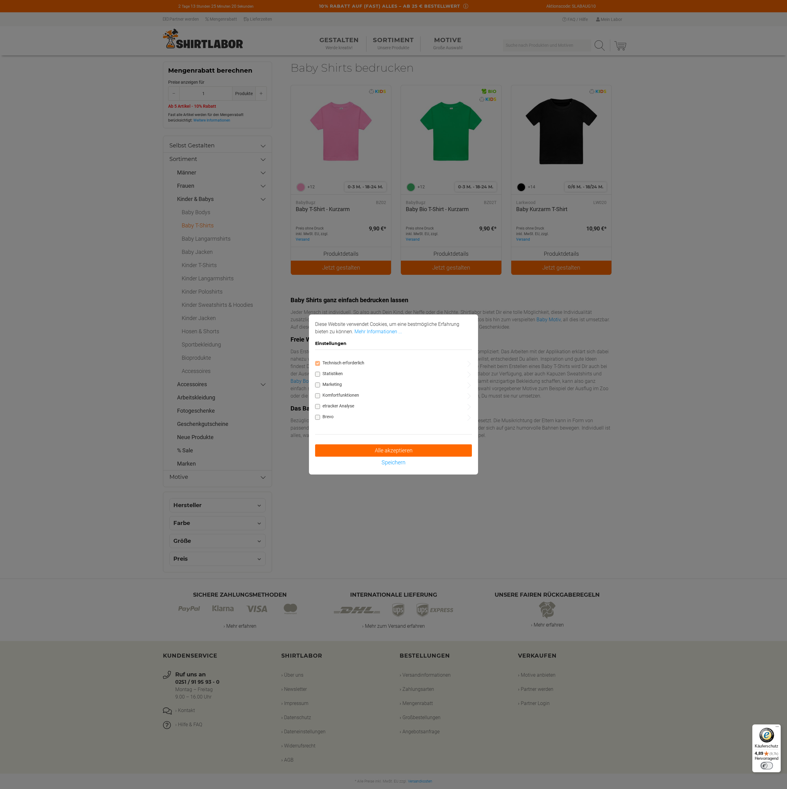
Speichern (393, 462)
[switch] (767, 765)
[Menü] (777, 728)
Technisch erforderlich (343, 362)
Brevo (328, 416)
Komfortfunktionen (340, 395)
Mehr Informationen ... (378, 331)
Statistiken (332, 373)
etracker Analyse (338, 405)
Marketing (332, 384)
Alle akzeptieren (394, 450)
